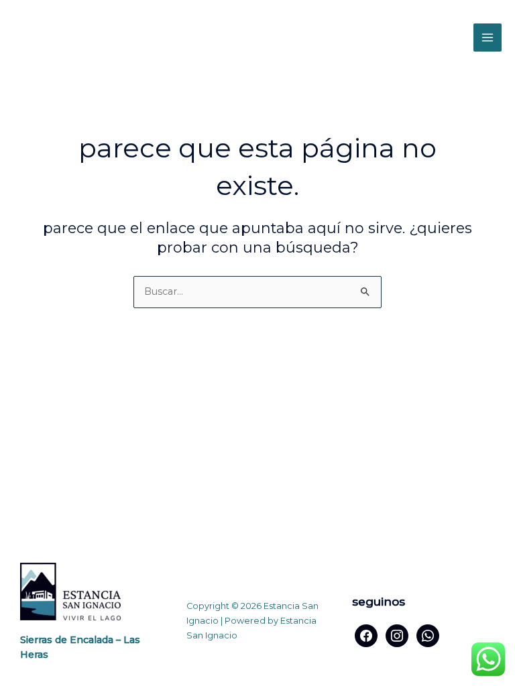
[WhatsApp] (427, 634)
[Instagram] (397, 634)
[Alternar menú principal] (487, 37)
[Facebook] (366, 634)
